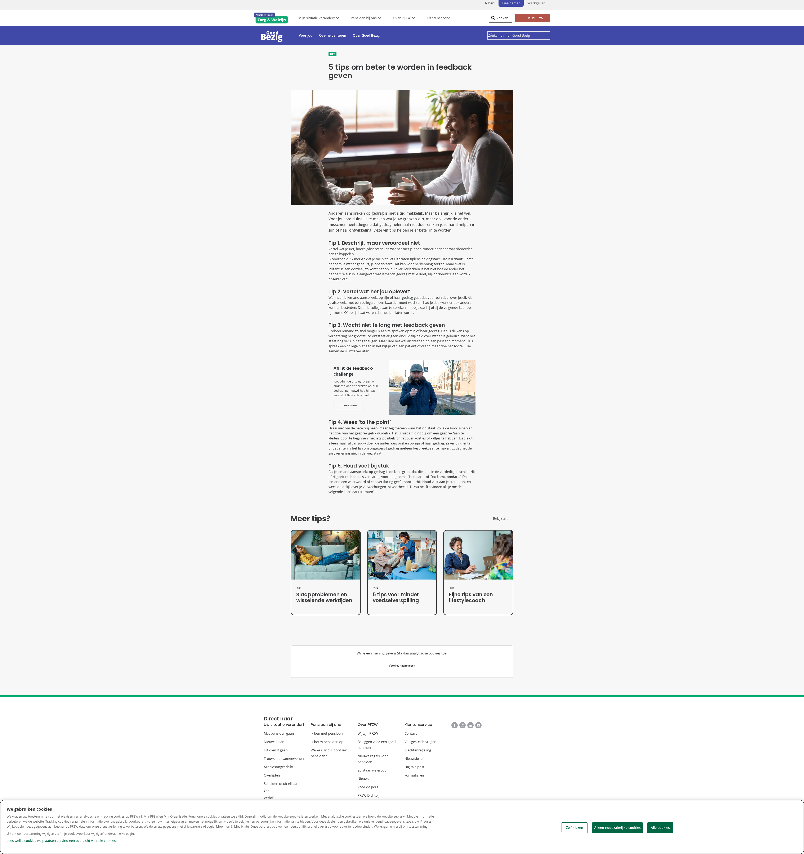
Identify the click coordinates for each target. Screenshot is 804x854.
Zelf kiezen (574, 827)
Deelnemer (511, 3)
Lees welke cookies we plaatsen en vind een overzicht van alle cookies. (62, 840)
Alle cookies (660, 827)
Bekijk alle (500, 518)
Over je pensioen (332, 35)
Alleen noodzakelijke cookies (617, 827)
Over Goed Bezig (366, 35)
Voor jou (305, 35)
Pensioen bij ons (364, 18)
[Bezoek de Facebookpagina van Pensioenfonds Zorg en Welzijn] (454, 725)
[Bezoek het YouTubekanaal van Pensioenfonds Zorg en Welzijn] (478, 725)
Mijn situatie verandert (316, 18)
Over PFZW (402, 18)
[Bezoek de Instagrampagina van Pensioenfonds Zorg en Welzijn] (462, 725)
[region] (402, 827)
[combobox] (518, 35)
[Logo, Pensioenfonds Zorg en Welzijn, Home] (271, 18)
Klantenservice (438, 18)
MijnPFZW (535, 18)
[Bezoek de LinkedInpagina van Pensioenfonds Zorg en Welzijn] (470, 725)
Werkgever (536, 3)
